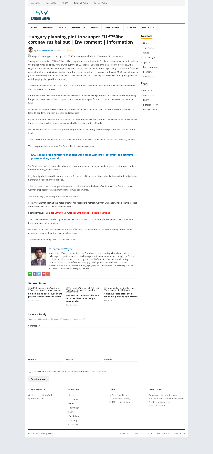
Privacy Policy (100, 2)
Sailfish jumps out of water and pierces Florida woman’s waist (45, 295)
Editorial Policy (81, 2)
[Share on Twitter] (39, 274)
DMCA (65, 2)
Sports (95, 27)
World (62, 27)
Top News (48, 27)
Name (32, 359)
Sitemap (50, 433)
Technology (78, 27)
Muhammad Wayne (45, 50)
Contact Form (158, 405)
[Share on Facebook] (35, 274)
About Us (35, 2)
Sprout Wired (40, 433)
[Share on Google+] (48, 274)
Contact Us (51, 2)
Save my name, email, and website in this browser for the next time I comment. (69, 371)
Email (69, 359)
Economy (131, 27)
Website (108, 359)
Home (34, 27)
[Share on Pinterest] (43, 274)
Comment (34, 325)
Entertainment (112, 27)
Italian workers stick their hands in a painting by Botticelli (121, 295)
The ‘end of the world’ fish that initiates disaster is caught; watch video (83, 298)
